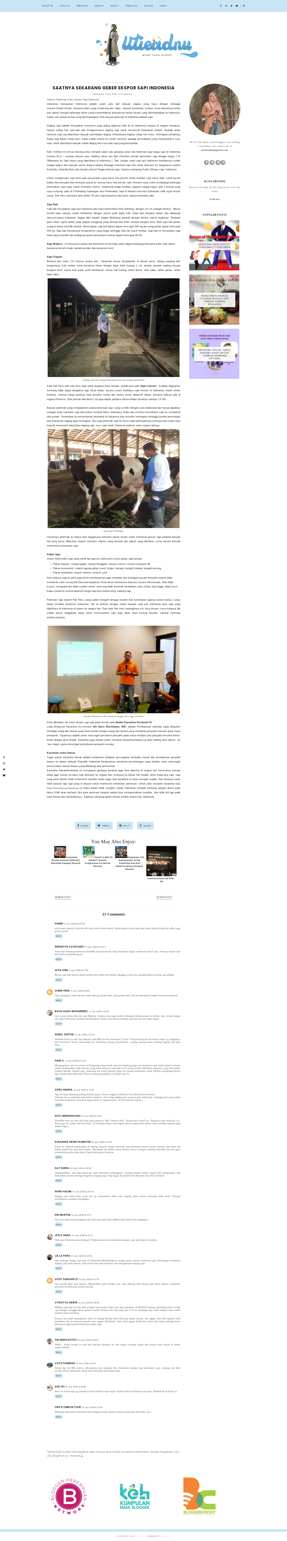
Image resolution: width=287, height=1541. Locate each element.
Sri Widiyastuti (66, 1340)
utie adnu (140, 1536)
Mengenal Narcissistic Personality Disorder (214, 246)
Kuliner (148, 6)
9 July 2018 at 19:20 (99, 1011)
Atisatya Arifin (66, 1302)
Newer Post (63, 897)
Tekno (163, 6)
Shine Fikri (62, 990)
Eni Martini (62, 1215)
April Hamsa (63, 1089)
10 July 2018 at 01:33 (91, 1116)
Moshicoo (165, 1536)
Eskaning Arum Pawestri (73, 1142)
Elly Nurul (62, 1168)
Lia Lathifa (62, 1256)
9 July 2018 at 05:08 (74, 923)
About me (47, 6)
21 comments (125, 94)
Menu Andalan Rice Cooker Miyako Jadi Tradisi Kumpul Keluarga (214, 299)
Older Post (164, 897)
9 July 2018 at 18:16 (80, 990)
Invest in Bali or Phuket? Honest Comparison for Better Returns (99, 862)
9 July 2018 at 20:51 (85, 1034)
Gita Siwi (61, 970)
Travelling (131, 6)
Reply (59, 936)
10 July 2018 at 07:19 (82, 1235)
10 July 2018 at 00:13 (84, 1089)
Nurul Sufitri (64, 1034)
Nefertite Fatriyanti (69, 946)
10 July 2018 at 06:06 (83, 1191)
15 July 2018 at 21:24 (92, 1407)
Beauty (114, 6)
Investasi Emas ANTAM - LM (161, 880)
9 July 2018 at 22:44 (75, 1060)
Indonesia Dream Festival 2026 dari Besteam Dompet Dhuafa (65, 860)
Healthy (99, 6)
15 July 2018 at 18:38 (76, 1386)
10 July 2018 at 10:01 (86, 1363)
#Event (106, 82)
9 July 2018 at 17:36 (78, 970)
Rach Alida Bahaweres (71, 1011)
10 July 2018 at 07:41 (89, 1279)
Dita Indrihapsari (67, 1116)
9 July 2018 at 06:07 (95, 946)
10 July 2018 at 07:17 (81, 1215)
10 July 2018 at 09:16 (88, 1340)
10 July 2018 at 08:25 (88, 1302)
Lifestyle (65, 6)
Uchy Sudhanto (66, 1279)
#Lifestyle (118, 82)
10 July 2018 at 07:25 (81, 1256)
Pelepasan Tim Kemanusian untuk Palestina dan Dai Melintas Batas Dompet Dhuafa (130, 863)
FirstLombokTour (68, 1407)
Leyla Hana (63, 1235)
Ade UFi (60, 1386)
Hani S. (59, 1060)
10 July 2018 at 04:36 (81, 1168)
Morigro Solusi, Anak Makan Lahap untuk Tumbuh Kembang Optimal (214, 354)
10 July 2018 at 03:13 (102, 1142)
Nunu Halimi (63, 1191)
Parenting (82, 6)
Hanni (59, 923)
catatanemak (65, 1363)
